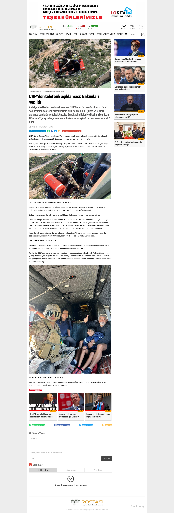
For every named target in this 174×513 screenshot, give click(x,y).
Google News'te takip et (73, 131)
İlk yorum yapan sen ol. (80, 485)
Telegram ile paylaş (38, 131)
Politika (37, 91)
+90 (96, 510)
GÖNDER (107, 459)
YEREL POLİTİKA (47, 34)
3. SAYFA (83, 34)
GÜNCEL (60, 34)
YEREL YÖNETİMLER (106, 34)
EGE (75, 34)
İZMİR (68, 34)
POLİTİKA (33, 34)
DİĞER (120, 34)
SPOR (91, 34)
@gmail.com (105, 510)
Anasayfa (31, 91)
